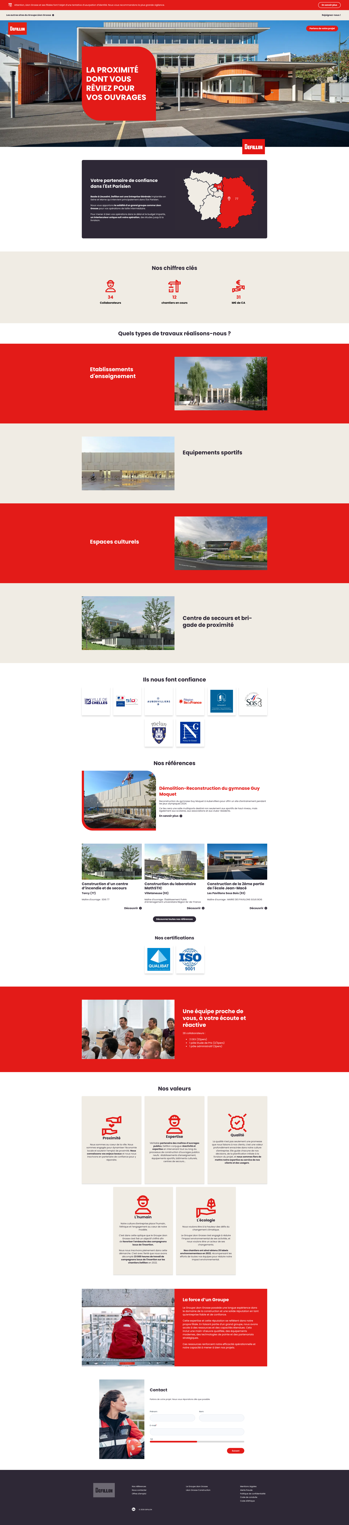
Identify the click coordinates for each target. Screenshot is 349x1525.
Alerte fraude (246, 1490)
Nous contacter (139, 1490)
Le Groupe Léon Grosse (197, 1486)
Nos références (139, 1486)
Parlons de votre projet (322, 28)
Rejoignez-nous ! (331, 15)
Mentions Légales (248, 1486)
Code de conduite (248, 1497)
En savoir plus (329, 5)
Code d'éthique (247, 1500)
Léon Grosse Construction (198, 1490)
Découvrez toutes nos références (174, 919)
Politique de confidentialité (252, 1493)
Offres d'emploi (139, 1493)
